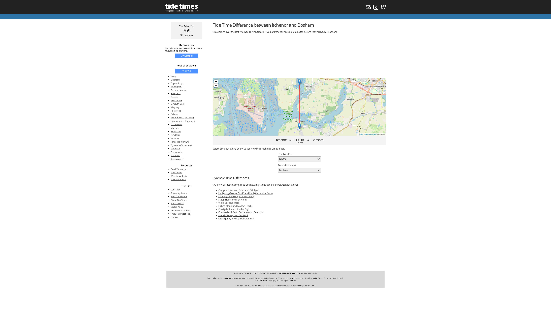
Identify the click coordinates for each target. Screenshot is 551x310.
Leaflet (360, 134)
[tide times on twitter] (382, 9)
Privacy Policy (177, 203)
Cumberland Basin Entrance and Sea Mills (240, 212)
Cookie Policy (177, 207)
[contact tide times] (367, 9)
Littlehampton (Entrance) (183, 121)
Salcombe (175, 155)
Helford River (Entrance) (182, 117)
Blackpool (175, 79)
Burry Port (176, 93)
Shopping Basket (179, 193)
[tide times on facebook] (374, 9)
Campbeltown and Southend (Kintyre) (238, 190)
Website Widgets (179, 176)
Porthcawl (175, 148)
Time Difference (178, 179)
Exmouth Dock (177, 103)
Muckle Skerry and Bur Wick (233, 215)
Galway (174, 114)
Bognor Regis (177, 83)
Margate (175, 128)
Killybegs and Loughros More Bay (236, 196)
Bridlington (176, 86)
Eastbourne (176, 100)
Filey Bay (175, 107)
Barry (173, 76)
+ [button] (216, 81)
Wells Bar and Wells (228, 202)
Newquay (175, 134)
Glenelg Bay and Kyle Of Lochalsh (236, 218)
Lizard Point (176, 124)
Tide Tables (176, 172)
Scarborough (177, 159)
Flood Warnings (178, 169)
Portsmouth (176, 152)
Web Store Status (179, 196)
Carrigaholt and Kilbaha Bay (233, 209)
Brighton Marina (179, 90)
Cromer (174, 97)
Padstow (175, 138)
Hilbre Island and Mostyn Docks (235, 206)
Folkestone (176, 110)
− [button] (216, 85)
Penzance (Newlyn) (180, 141)
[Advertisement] (299, 56)
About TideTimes (179, 200)
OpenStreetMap (371, 134)
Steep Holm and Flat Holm (232, 199)
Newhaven (176, 131)
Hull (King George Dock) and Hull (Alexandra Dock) (245, 193)
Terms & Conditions (180, 210)
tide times (181, 6)
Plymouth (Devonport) (181, 145)
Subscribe (175, 189)
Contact (174, 217)
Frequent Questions (180, 213)
